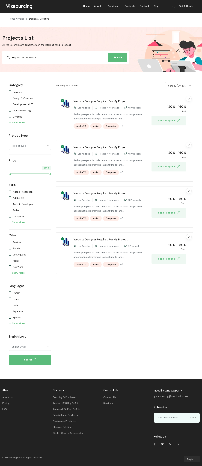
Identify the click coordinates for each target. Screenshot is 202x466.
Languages (16, 286)
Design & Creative (23, 98)
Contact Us (109, 397)
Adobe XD (18, 197)
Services (113, 6)
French (16, 299)
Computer (18, 216)
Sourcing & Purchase (64, 397)
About (98, 6)
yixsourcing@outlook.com (171, 396)
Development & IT (23, 104)
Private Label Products (65, 415)
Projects (22, 18)
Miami (16, 260)
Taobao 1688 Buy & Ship (66, 403)
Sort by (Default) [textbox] (177, 85)
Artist (16, 210)
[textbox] (30, 146)
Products (130, 6)
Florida (16, 248)
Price (12, 160)
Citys (12, 235)
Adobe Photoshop (23, 191)
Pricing (6, 403)
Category (16, 85)
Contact (144, 6)
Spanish (17, 317)
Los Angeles (19, 254)
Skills (12, 185)
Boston (17, 242)
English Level (18, 336)
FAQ (4, 409)
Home (86, 6)
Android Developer (23, 204)
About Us (7, 397)
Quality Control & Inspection (68, 433)
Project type (18, 136)
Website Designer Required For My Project (101, 101)
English (16, 292)
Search (117, 57)
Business (17, 91)
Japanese (18, 311)
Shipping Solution (62, 427)
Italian (16, 305)
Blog (156, 6)
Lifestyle (17, 116)
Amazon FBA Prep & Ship (66, 409)
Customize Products (64, 421)
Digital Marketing (22, 110)
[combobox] (30, 145)
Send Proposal (167, 120)
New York (18, 266)
